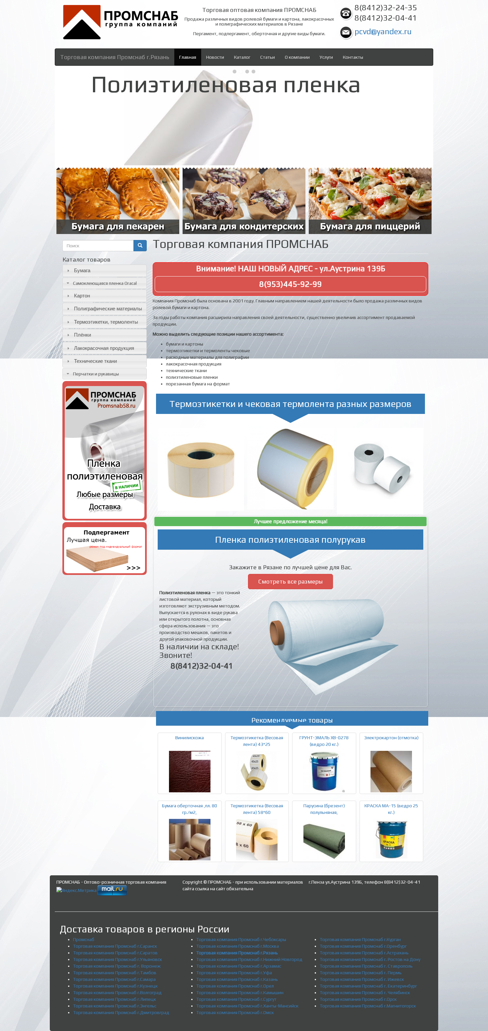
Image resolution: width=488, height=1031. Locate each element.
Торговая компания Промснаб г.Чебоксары (241, 939)
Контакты (353, 57)
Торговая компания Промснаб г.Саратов (115, 952)
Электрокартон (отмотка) (391, 737)
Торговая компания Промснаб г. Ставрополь (366, 966)
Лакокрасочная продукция (104, 348)
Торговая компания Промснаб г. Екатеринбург (368, 986)
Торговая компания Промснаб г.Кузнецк (115, 986)
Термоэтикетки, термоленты (106, 322)
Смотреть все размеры (290, 581)
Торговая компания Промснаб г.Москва (237, 946)
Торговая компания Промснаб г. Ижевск (362, 979)
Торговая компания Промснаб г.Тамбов (114, 972)
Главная (187, 57)
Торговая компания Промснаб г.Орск (358, 999)
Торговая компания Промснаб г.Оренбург (363, 946)
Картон (82, 295)
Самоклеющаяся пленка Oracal (105, 283)
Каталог (242, 57)
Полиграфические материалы (108, 308)
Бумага (82, 270)
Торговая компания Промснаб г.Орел (235, 986)
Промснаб (83, 939)
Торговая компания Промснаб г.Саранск (115, 946)
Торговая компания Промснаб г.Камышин (240, 992)
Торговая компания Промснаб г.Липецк (114, 999)
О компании (297, 57)
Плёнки (82, 335)
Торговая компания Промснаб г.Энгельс (114, 1005)
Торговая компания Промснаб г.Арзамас (238, 966)
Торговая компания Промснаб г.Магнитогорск (368, 1005)
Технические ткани (95, 361)
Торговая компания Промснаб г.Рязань (114, 56)
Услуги (326, 57)
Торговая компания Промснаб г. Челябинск (365, 992)
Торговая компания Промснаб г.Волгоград (117, 992)
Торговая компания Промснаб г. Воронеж (117, 966)
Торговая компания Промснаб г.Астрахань (364, 952)
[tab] (104, 271)
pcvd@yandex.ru (383, 31)
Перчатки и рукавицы (96, 373)
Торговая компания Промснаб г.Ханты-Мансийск (247, 1005)
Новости (215, 57)
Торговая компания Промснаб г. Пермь (361, 972)
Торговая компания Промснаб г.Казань (237, 979)
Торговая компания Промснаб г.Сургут (236, 999)
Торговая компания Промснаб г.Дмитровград (121, 1012)
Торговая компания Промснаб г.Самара (114, 979)
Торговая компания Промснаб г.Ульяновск (117, 959)
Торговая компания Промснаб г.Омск (235, 1012)
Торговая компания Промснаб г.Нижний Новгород (249, 959)
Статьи (267, 57)
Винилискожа (189, 737)
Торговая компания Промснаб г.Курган (360, 939)
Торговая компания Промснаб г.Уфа (234, 972)
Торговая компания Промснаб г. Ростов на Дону (370, 959)
